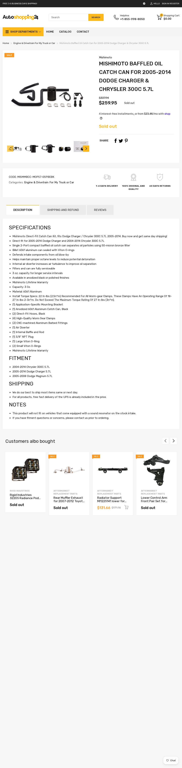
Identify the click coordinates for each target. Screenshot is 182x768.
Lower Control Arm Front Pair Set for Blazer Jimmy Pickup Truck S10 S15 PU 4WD (156, 502)
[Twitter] (121, 141)
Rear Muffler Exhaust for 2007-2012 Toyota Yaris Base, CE (68, 501)
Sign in (165, 3)
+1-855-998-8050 (132, 19)
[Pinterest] (126, 141)
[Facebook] (115, 141)
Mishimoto (105, 57)
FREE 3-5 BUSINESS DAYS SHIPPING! (20, 3)
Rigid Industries (20, 491)
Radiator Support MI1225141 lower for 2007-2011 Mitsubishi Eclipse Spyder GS (112, 502)
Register (174, 3)
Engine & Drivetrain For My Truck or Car (48, 182)
